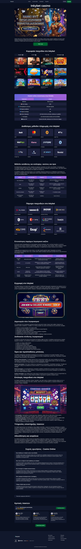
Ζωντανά (33, 54)
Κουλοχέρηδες (59, 54)
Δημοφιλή (20, 54)
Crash (46, 54)
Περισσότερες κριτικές (40, 525)
